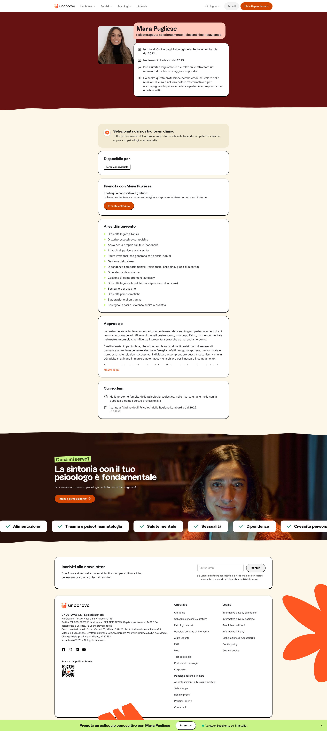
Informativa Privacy (233, 631)
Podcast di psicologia (186, 663)
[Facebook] (63, 649)
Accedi (232, 6)
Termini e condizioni (234, 625)
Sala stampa (181, 688)
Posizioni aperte (183, 700)
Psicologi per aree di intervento (191, 631)
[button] (88, 6)
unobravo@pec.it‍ (102, 625)
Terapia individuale (117, 166)
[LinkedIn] (77, 649)
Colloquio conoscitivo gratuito (190, 618)
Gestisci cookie (231, 650)
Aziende (142, 6)
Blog (176, 650)
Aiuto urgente (181, 637)
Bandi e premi (182, 694)
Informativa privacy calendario (239, 612)
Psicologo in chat (183, 625)
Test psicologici (182, 656)
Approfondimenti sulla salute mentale (194, 682)
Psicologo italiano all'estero (189, 675)
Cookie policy (230, 644)
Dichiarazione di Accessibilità (239, 637)
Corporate (179, 669)
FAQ (176, 644)
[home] (64, 6)
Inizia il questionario (256, 6)
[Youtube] (84, 649)
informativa (213, 575)
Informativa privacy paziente (239, 618)
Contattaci (180, 707)
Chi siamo (179, 612)
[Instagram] (70, 649)
